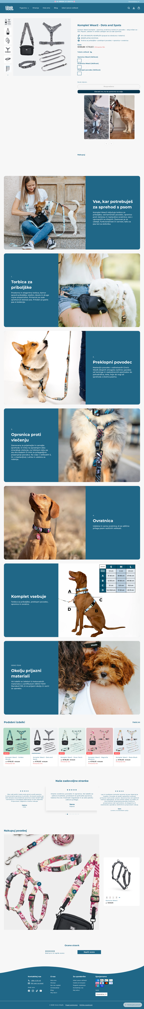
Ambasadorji (54, 987)
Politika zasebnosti (86, 1005)
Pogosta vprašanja (79, 985)
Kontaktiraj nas (78, 987)
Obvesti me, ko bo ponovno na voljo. (108, 92)
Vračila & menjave (79, 983)
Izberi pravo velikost (70, 8)
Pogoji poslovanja (71, 1005)
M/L (86, 74)
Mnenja (36, 8)
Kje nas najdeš (55, 985)
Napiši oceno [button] (89, 952)
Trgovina (23, 8)
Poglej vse (136, 722)
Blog (56, 8)
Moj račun (53, 992)
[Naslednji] (8, 74)
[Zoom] (42, 47)
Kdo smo (46, 8)
